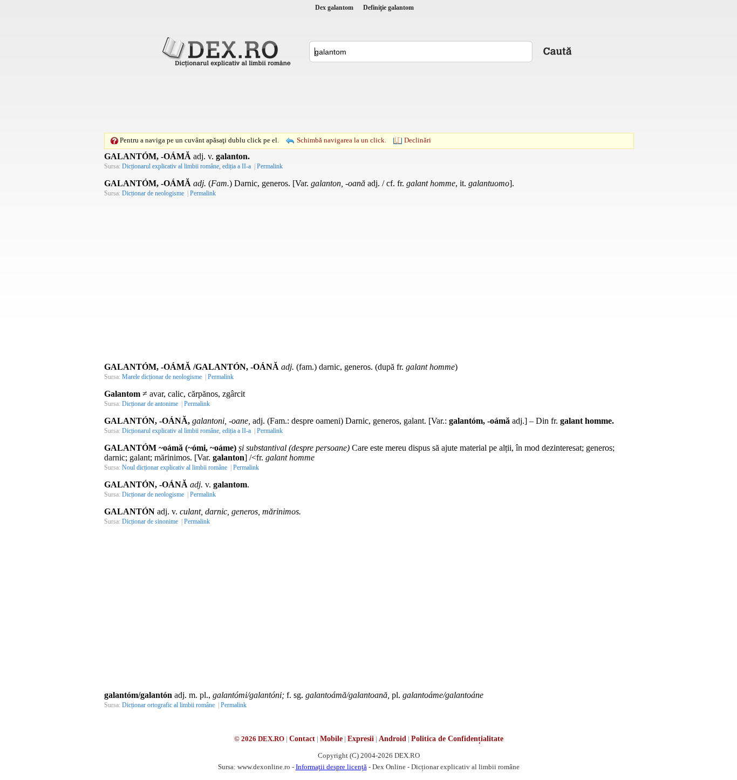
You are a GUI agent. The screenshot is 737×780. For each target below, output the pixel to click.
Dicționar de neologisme (153, 193)
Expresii (360, 739)
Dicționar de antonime (150, 404)
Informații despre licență (331, 767)
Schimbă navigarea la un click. (341, 140)
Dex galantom (334, 7)
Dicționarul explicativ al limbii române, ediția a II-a (186, 166)
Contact (302, 739)
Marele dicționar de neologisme (162, 377)
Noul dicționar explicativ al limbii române (174, 467)
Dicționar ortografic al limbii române (168, 705)
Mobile (331, 739)
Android (392, 739)
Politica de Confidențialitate (457, 739)
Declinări (417, 140)
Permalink (270, 166)
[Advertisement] (368, 100)
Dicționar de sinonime (150, 521)
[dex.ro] (228, 51)
